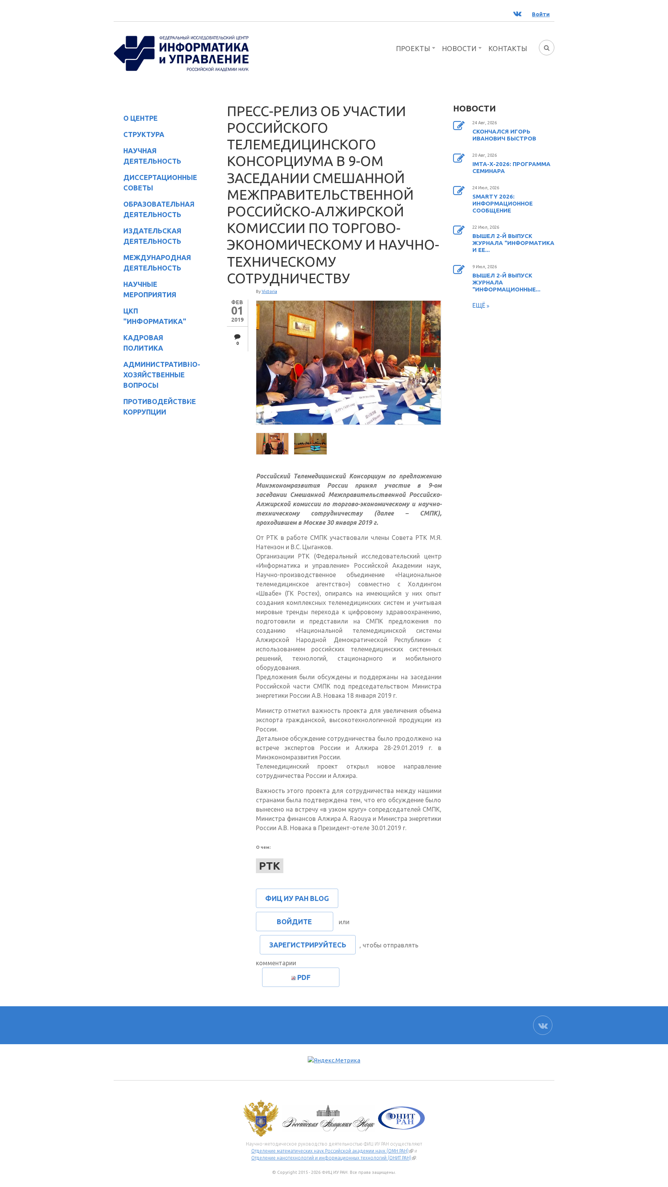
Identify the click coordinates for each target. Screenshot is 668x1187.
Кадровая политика (138, 343)
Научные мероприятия (145, 289)
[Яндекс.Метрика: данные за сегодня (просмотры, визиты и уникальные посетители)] (334, 1060)
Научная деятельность (147, 156)
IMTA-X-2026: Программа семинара (511, 167)
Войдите (294, 921)
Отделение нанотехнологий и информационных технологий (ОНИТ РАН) (333, 1158)
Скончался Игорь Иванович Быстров (504, 135)
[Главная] (181, 52)
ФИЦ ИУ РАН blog (297, 898)
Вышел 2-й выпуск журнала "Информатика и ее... (513, 243)
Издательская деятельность (147, 236)
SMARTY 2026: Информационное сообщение (502, 203)
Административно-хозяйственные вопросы (155, 374)
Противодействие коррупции (155, 406)
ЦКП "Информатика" (150, 316)
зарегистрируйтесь (307, 945)
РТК (269, 866)
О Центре (136, 119)
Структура (139, 135)
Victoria (269, 291)
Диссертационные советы (160, 182)
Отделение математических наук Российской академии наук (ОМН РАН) (332, 1151)
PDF (303, 977)
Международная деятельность (157, 263)
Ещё (479, 305)
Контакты (507, 48)
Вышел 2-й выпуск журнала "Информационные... (506, 282)
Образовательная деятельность (154, 209)
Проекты (413, 48)
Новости (459, 48)
